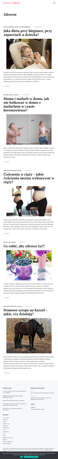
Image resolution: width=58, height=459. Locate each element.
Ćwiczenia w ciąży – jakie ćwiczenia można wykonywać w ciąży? (29, 178)
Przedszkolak (6, 431)
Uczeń (4, 435)
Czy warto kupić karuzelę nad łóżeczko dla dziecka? (42, 393)
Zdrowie (16, 27)
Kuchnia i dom (7, 242)
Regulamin (33, 407)
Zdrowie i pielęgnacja (24, 27)
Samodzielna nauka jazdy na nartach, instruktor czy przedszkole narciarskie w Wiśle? (14, 404)
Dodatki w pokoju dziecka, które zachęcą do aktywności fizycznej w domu (41, 398)
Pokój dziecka (6, 427)
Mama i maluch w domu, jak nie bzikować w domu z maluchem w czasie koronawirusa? (26, 104)
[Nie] (56, 455)
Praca (4, 429)
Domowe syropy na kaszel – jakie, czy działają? (25, 312)
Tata (4, 433)
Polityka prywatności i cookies (37, 409)
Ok (21, 456)
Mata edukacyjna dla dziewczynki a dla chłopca (13, 400)
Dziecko (6, 27)
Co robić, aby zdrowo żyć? (24, 246)
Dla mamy (6, 94)
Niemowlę (11, 27)
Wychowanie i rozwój (8, 437)
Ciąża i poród (7, 170)
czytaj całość (7, 86)
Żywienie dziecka (6, 443)
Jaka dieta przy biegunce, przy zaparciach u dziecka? (28, 32)
